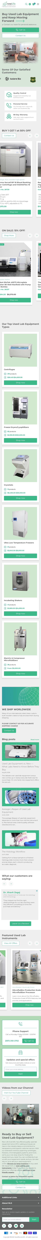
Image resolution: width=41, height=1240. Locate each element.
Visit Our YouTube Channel (16, 1093)
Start (20, 1074)
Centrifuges (9, 369)
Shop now (20, 383)
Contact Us (20, 35)
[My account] (29, 4)
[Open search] (26, 4)
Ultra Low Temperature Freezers (19, 543)
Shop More (9, 235)
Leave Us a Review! (20, 924)
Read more (35, 739)
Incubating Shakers (13, 600)
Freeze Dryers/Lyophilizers (16, 427)
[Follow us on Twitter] (10, 1226)
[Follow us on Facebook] (4, 1226)
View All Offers (10, 943)
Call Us (22, 30)
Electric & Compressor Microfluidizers (14, 659)
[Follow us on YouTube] (16, 1226)
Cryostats (8, 485)
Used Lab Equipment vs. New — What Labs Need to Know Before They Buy (20, 766)
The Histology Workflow (13, 851)
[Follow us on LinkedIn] (22, 1226)
